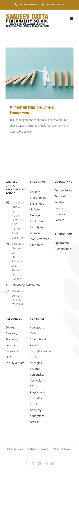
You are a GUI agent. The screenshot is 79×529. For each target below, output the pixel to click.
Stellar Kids (37, 203)
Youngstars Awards (37, 418)
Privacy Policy (63, 190)
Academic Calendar (12, 342)
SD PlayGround (37, 389)
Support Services (60, 211)
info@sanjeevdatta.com (18, 285)
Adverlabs (26, 454)
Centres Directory (11, 330)
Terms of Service (60, 199)
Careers (59, 220)
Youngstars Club (12, 354)
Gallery (45, 73)
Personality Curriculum (37, 377)
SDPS (33, 357)
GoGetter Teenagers (36, 212)
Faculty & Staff (15, 363)
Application (62, 243)
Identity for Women (37, 230)
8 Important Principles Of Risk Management (34, 73)
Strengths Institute (36, 365)
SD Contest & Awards (38, 342)
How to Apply (63, 248)
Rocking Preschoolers (38, 194)
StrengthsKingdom (39, 351)
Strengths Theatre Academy (36, 404)
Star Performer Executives (39, 242)
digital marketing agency (45, 454)
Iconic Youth (37, 221)
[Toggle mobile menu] (71, 18)
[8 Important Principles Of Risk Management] (39, 73)
